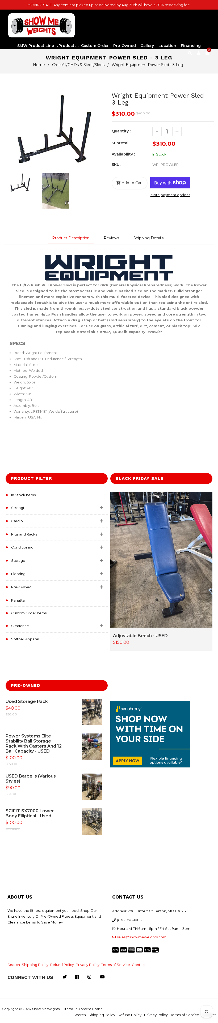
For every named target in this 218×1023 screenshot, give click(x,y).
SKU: (116, 164)
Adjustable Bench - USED (140, 635)
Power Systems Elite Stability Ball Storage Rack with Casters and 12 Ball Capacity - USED (34, 743)
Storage (18, 560)
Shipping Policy (35, 964)
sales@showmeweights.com (141, 937)
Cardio (17, 521)
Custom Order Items (29, 613)
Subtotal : (121, 143)
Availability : (123, 154)
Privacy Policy (87, 964)
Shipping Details (148, 238)
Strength (19, 508)
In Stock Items (23, 495)
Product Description (71, 238)
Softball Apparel (25, 639)
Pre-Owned (21, 587)
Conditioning (22, 547)
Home (39, 64)
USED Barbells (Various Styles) (31, 779)
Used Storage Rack (27, 701)
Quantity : (121, 131)
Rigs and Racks (24, 534)
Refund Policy (62, 964)
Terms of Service (115, 964)
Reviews (111, 238)
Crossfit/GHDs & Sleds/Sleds (78, 64)
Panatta (18, 600)
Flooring (18, 574)
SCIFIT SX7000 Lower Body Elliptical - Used (30, 813)
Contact (139, 964)
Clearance (20, 626)
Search (13, 964)
